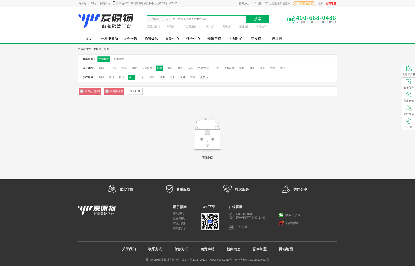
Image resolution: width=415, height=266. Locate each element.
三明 (141, 77)
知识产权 (214, 38)
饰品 (169, 68)
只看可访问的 (92, 91)
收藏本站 (105, 3)
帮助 (93, 3)
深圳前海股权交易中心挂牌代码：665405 (154, 3)
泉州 (152, 77)
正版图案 (235, 38)
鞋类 (159, 68)
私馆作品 (119, 59)
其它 (282, 68)
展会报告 (130, 38)
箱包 (180, 68)
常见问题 (179, 223)
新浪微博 (291, 223)
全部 (101, 68)
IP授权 (256, 38)
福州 (111, 77)
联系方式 (155, 249)
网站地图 (286, 249)
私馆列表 (104, 59)
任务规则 (179, 218)
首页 (88, 38)
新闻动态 (234, 249)
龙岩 (182, 77)
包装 (252, 68)
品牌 (272, 68)
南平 (172, 77)
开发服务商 (109, 38)
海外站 (83, 3)
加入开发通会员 (304, 3)
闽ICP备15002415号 (221, 259)
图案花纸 (229, 68)
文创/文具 (203, 68)
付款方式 (181, 249)
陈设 (262, 68)
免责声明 (207, 249)
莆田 (131, 77)
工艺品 (113, 68)
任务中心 (193, 38)
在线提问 (179, 228)
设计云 (277, 38)
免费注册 (331, 3)
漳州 (162, 77)
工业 (216, 68)
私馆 (106, 49)
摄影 (241, 68)
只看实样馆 (116, 91)
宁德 (192, 77)
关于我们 (129, 249)
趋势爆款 (151, 38)
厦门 (121, 77)
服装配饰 (147, 68)
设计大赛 (261, 3)
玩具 (190, 68)
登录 (321, 3)
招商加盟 (243, 3)
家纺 (134, 68)
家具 (124, 68)
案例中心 (172, 38)
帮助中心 (179, 213)
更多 (202, 77)
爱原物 (97, 49)
